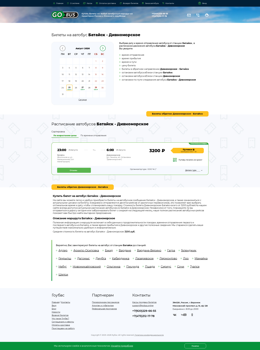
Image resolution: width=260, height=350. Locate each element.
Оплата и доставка (61, 325)
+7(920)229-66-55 (160, 13)
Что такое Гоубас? (60, 318)
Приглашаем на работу (63, 328)
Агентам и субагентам (103, 305)
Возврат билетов (60, 315)
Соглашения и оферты (63, 322)
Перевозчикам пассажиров (105, 302)
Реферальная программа (104, 309)
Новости (56, 312)
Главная (55, 302)
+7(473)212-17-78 (159, 16)
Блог (54, 309)
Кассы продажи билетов (144, 302)
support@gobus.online (142, 305)
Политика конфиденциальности (149, 335)
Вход (54, 305)
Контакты (65, 302)
